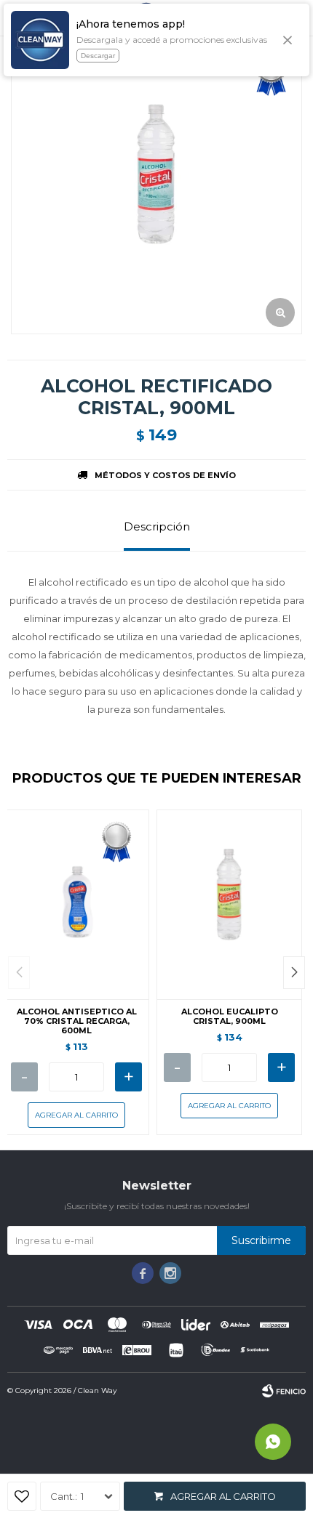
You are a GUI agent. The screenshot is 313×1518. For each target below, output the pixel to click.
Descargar (98, 56)
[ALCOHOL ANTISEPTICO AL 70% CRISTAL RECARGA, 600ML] (76, 904)
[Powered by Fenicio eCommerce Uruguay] (284, 1391)
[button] (294, 972)
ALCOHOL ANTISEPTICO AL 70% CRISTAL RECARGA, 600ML (77, 1021)
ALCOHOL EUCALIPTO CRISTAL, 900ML (229, 1016)
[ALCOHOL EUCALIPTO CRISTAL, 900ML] (229, 904)
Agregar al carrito (223, 1496)
